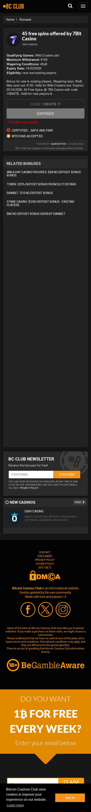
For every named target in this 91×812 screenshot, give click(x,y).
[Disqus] (45, 280)
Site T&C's (45, 567)
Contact (45, 552)
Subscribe (67, 474)
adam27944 (58, 143)
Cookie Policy (45, 563)
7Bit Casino (29, 44)
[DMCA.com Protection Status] (45, 575)
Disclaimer (45, 556)
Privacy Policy (45, 559)
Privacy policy (29, 487)
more (78, 502)
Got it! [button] (70, 797)
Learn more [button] (15, 805)
